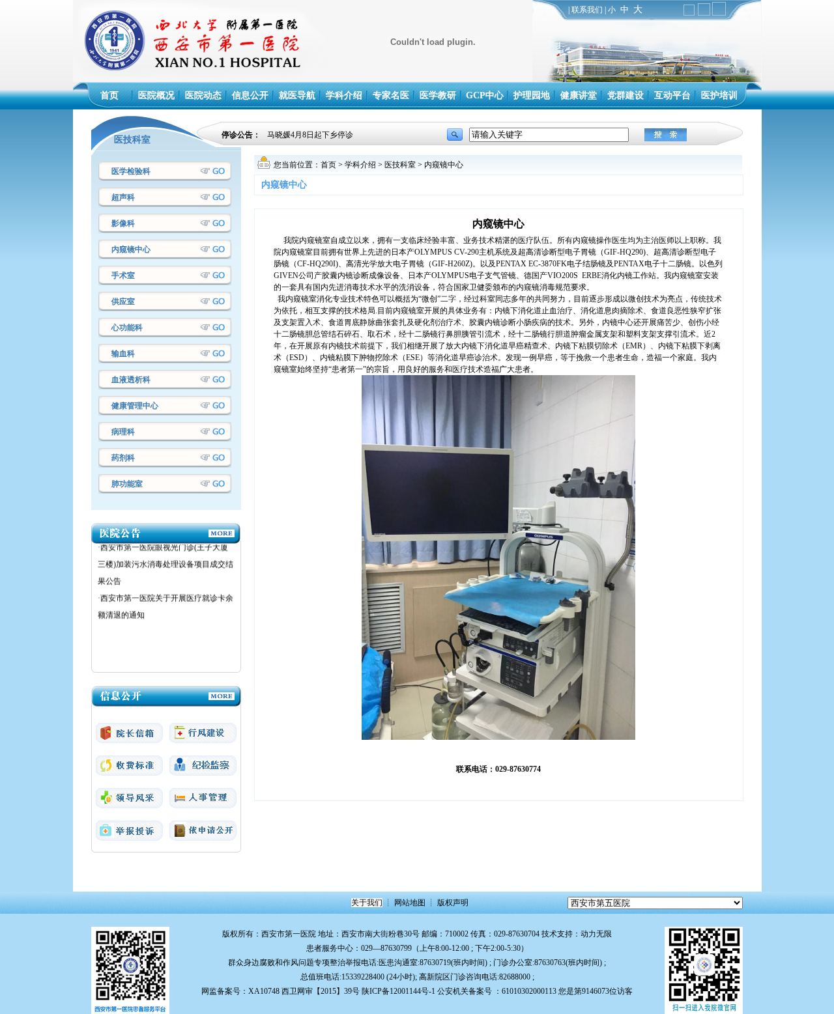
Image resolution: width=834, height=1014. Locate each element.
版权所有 (237, 933)
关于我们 (366, 902)
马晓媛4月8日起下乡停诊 (310, 134)
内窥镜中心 (131, 249)
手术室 (123, 275)
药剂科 (123, 457)
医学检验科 (131, 171)
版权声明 (452, 902)
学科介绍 (360, 164)
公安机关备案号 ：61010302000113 (496, 991)
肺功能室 (127, 483)
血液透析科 (131, 379)
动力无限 (596, 933)
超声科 (123, 197)
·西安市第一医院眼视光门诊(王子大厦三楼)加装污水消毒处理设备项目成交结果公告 (165, 550)
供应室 (123, 301)
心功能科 (127, 327)
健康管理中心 (134, 405)
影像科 (123, 223)
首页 (328, 164)
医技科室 (400, 164)
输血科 (123, 353)
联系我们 (587, 9)
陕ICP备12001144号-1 (398, 991)
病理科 (123, 431)
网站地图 (409, 902)
